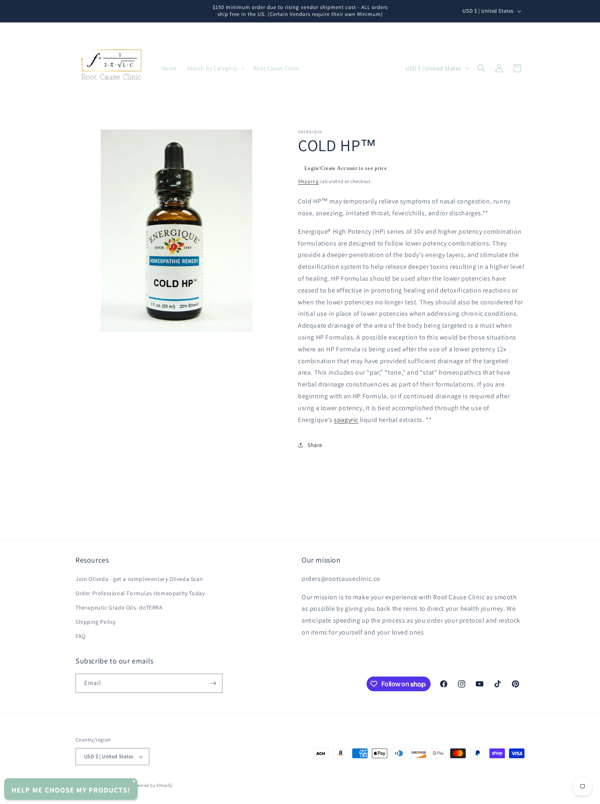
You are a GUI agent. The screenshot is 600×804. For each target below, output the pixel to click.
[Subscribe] (213, 683)
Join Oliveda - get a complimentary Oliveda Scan (139, 579)
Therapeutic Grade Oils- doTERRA (119, 607)
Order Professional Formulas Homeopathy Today (140, 593)
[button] (215, 68)
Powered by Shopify (152, 785)
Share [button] (314, 445)
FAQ (81, 636)
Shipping (308, 181)
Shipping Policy (96, 621)
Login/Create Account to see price (345, 168)
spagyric (346, 419)
